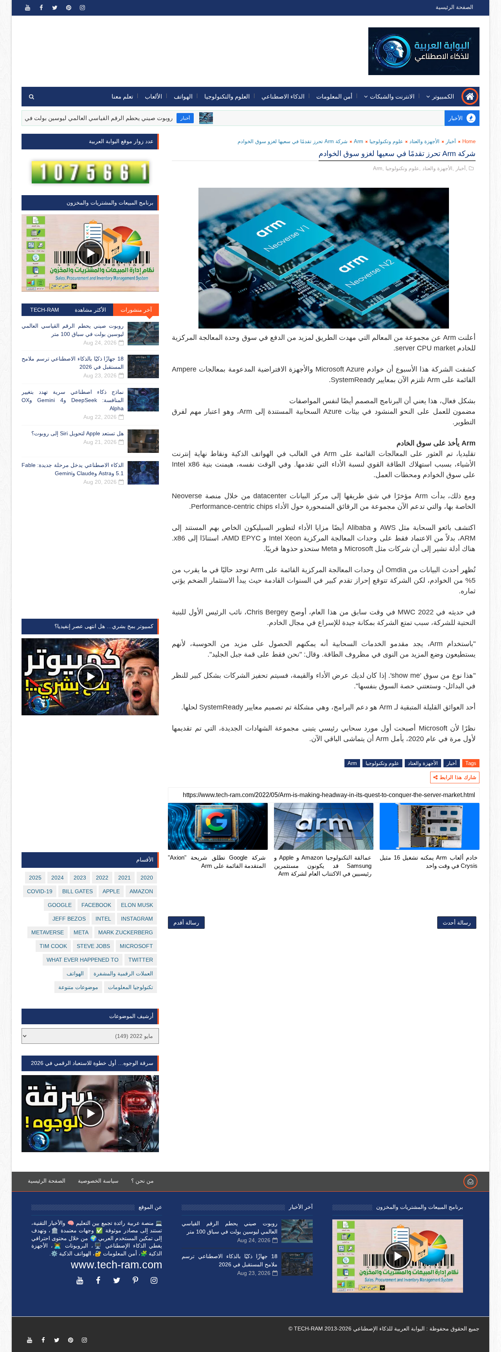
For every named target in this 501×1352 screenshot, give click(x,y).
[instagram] (82, 8)
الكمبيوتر (443, 96)
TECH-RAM (44, 310)
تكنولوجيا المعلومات (130, 987)
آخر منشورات (136, 310)
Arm (358, 141)
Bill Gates (77, 891)
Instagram (137, 919)
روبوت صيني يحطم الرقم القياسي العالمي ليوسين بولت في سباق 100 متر (113, 118)
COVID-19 (39, 891)
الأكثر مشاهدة (90, 310)
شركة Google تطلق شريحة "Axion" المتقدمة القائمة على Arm (217, 861)
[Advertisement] (164, 45)
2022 (102, 877)
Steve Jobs (93, 946)
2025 (35, 877)
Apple (111, 891)
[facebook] (41, 8)
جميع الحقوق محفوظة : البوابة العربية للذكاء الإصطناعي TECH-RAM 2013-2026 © (383, 1328)
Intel (103, 919)
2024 (57, 877)
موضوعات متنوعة (78, 987)
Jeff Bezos (69, 919)
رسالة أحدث (457, 922)
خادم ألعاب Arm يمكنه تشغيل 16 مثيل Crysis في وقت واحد (429, 861)
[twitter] (55, 8)
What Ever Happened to (83, 960)
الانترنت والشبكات (392, 96)
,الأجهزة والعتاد (438, 168)
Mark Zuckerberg (125, 932)
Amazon (141, 891)
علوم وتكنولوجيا (386, 141)
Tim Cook (53, 946)
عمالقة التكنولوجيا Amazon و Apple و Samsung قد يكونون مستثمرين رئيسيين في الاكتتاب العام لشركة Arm (323, 865)
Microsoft (136, 946)
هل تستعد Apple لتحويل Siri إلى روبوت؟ (77, 433)
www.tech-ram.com (116, 1265)
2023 (80, 877)
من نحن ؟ (142, 1181)
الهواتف (183, 96)
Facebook (96, 905)
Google (60, 905)
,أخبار (461, 168)
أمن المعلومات (334, 96)
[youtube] (27, 8)
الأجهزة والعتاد (424, 141)
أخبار (217, 118)
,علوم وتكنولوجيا (403, 168)
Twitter (140, 960)
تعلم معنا (122, 96)
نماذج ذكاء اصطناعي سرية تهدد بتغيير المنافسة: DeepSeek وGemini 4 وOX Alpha (73, 400)
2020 (147, 877)
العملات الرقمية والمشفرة (123, 973)
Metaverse (47, 932)
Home (469, 141)
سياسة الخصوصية (98, 1181)
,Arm (378, 168)
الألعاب (153, 96)
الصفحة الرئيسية (454, 7)
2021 (124, 877)
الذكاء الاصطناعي (283, 96)
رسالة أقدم (186, 922)
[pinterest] (68, 8)
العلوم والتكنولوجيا (227, 96)
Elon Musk (137, 905)
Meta (81, 932)
